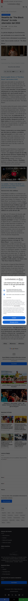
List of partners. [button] (17, 305)
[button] (14, 298)
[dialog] (14, 300)
